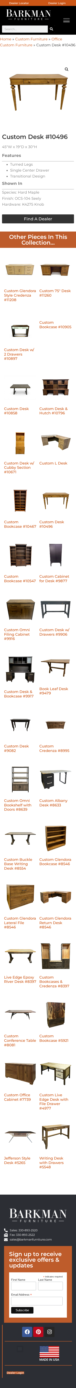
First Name (18, 1279)
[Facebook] (27, 1332)
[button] (66, 69)
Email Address (21, 1294)
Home (5, 39)
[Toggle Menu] (66, 20)
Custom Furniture (31, 39)
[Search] (51, 29)
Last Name (45, 1279)
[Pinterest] (38, 1332)
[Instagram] (49, 1332)
